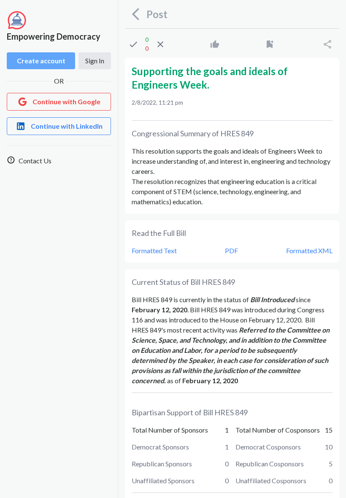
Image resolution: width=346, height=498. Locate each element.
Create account (41, 61)
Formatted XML (309, 250)
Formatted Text (154, 250)
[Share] (327, 44)
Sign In (94, 61)
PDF (231, 250)
